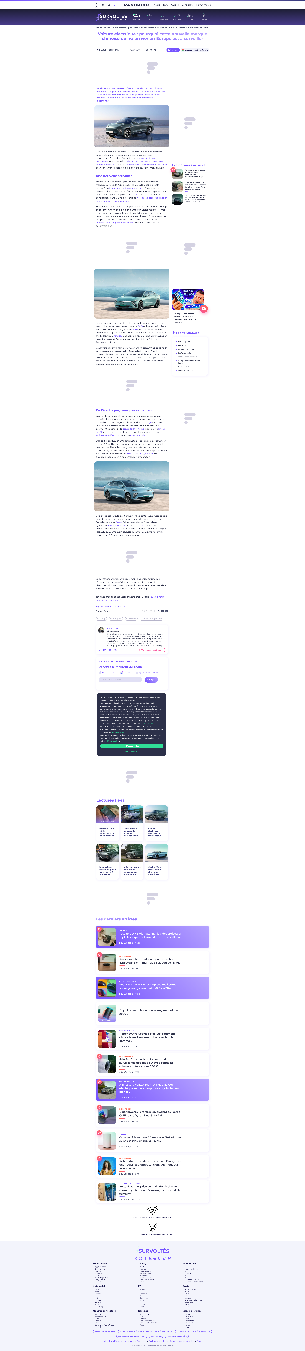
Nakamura (189, 1323)
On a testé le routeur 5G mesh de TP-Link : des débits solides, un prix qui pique (150, 1139)
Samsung (144, 1298)
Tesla (119, 522)
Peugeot (98, 1300)
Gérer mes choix (132, 751)
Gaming (142, 1263)
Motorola (99, 1273)
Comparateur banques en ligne (131, 1336)
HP (186, 1277)
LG (141, 1292)
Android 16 (205, 1331)
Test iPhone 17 (168, 1331)
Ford (97, 1296)
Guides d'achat (127, 982)
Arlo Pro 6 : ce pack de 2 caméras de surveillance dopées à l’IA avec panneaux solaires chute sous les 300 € (146, 1063)
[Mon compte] (114, 4)
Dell (186, 1271)
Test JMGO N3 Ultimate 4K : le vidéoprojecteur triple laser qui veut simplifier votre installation (150, 935)
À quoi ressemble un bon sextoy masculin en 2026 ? (149, 1012)
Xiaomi (98, 1282)
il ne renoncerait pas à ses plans (126, 188)
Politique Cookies (158, 1341)
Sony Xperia (100, 1280)
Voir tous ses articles (151, 650)
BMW (111, 525)
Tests (165, 5)
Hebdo (126, 673)
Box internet (183, 367)
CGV (199, 1341)
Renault (98, 1302)
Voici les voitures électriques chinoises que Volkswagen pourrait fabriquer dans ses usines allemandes (132, 871)
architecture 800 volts (107, 435)
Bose (187, 1292)
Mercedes (120, 525)
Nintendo (143, 1275)
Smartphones (100, 1263)
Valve (142, 1282)
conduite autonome (133, 429)
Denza (134, 329)
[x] (99, 650)
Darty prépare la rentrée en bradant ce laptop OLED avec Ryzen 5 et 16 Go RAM (149, 1113)
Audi (97, 1289)
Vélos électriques (192, 1311)
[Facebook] (145, 1258)
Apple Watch (100, 1316)
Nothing (188, 1298)
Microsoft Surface (192, 1280)
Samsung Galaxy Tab (148, 1323)
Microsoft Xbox (146, 1273)
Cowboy (188, 1314)
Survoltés (108, 28)
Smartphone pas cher (187, 357)
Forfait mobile (203, 5)
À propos (129, 1341)
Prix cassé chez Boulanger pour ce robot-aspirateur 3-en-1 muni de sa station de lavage (149, 960)
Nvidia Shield (145, 1277)
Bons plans (187, 5)
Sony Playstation (147, 1280)
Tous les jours (108, 673)
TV (139, 1286)
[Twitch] (160, 1258)
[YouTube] (155, 1258)
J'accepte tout (133, 746)
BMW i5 (129, 453)
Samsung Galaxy (102, 1277)
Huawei (98, 1271)
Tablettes (143, 1311)
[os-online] (115, 650)
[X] (136, 1258)
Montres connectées (104, 1311)
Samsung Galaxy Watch (105, 1325)
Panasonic (144, 1294)
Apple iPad (144, 1314)
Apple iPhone (100, 1267)
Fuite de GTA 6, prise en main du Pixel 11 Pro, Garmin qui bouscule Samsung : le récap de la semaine (149, 1190)
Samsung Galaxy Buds (194, 1300)
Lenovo (188, 1273)
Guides (175, 5)
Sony (142, 1300)
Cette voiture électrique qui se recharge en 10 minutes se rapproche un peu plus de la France (107, 871)
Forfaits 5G (182, 345)
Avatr (136, 194)
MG (96, 1298)
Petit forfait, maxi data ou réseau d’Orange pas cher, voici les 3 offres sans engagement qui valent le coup (150, 1164)
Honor (187, 1275)
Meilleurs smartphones (188, 349)
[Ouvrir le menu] (96, 5)
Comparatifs (125, 1031)
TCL (141, 1302)
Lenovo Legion (146, 1271)
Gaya (187, 1318)
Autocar (117, 336)
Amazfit (98, 1314)
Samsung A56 (184, 342)
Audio (186, 1286)
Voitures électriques (123, 28)
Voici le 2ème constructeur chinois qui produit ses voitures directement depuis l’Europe (156, 871)
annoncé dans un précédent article (114, 222)
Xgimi (142, 1304)
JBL (186, 1296)
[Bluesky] (169, 1258)
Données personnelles (182, 1341)
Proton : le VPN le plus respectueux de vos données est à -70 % (107, 832)
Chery (102, 618)
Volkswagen (100, 1307)
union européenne (152, 618)
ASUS (142, 1267)
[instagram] (104, 650)
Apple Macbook (191, 1269)
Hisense (143, 1289)
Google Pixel (100, 1269)
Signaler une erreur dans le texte (111, 606)
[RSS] (150, 1258)
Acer (186, 1267)
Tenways (188, 1325)
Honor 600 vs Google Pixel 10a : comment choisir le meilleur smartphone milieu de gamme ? (147, 1037)
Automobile (99, 1286)
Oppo (97, 1275)
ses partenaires (118, 732)
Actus (157, 5)
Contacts (141, 1341)
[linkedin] (110, 650)
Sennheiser (189, 1302)
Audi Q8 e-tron (145, 453)
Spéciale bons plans (148, 673)
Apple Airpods (190, 1289)
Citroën (98, 1294)
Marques (117, 618)
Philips (142, 1296)
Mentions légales (113, 1341)
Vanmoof (188, 1327)
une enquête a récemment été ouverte (147, 164)
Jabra (187, 1294)
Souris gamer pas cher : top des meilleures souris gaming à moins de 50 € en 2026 (147, 986)
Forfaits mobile (184, 353)
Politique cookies (112, 741)
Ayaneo (143, 1269)
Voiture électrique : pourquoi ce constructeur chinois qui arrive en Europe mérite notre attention (156, 832)
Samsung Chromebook (194, 1282)
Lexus (141, 525)
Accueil (99, 28)
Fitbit (97, 1318)
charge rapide (137, 435)
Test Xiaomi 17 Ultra (187, 1331)
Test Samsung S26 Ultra (177, 1336)
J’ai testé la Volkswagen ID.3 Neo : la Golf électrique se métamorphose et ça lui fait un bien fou (195, 174)
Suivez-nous (173, 50)
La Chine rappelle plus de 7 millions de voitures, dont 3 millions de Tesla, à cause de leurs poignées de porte (195, 187)
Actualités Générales (130, 1184)
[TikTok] (164, 1258)
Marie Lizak (112, 628)
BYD (140, 326)
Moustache (189, 1321)
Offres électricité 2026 (187, 371)
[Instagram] (140, 1258)
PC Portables (190, 1263)
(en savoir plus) (149, 723)
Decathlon (189, 1316)
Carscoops (146, 422)
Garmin (98, 1321)
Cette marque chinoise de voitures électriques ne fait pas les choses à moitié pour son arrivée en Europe (132, 832)
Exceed (132, 618)
